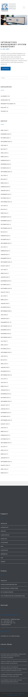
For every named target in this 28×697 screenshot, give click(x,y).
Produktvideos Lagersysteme (9, 588)
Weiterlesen (5, 68)
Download (4, 538)
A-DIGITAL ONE (16, 695)
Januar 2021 (4, 254)
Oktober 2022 (5, 224)
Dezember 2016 (5, 329)
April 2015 (4, 363)
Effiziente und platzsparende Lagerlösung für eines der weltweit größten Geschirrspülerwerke (13, 655)
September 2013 (5, 401)
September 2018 (5, 311)
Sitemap (3, 561)
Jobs (2, 546)
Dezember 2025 (5, 134)
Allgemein (4, 96)
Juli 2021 (3, 247)
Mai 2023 (3, 209)
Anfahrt (3, 531)
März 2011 (4, 454)
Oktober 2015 (5, 348)
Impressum (4, 523)
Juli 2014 (3, 378)
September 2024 (5, 171)
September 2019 (5, 288)
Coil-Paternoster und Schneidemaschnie (13, 596)
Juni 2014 (3, 382)
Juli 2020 (3, 269)
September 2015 (5, 352)
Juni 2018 (3, 314)
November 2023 (5, 194)
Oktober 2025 (5, 137)
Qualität (3, 107)
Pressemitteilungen (7, 103)
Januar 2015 (4, 367)
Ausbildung (4, 100)
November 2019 (5, 280)
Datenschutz (4, 527)
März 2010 (4, 472)
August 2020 (5, 265)
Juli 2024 (3, 175)
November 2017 (5, 322)
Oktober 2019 (5, 284)
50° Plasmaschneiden (7, 592)
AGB (2, 557)
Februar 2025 (5, 160)
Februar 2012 (5, 435)
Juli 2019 (3, 296)
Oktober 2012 (5, 416)
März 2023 (4, 213)
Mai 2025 (3, 149)
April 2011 (4, 450)
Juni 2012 (3, 427)
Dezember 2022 (5, 216)
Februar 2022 (5, 235)
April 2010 (4, 469)
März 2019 (4, 299)
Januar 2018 (4, 318)
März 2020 (4, 273)
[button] (24, 7)
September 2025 (5, 141)
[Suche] (26, 78)
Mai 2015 (3, 360)
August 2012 (4, 424)
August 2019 (4, 292)
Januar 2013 (4, 408)
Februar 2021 (5, 250)
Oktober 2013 (5, 397)
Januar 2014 (4, 390)
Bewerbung (4, 554)
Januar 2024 (4, 190)
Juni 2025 (3, 145)
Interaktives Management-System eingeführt (13, 44)
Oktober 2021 (5, 239)
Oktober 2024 (5, 168)
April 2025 (4, 152)
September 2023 (5, 201)
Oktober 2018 (5, 307)
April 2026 (4, 130)
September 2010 (5, 461)
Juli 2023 (3, 205)
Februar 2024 (5, 186)
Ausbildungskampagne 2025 (9, 584)
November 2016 (5, 333)
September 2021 (5, 243)
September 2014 (5, 375)
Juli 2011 (3, 446)
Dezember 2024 (5, 164)
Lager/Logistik (5, 535)
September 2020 (5, 262)
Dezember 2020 (5, 258)
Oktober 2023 (5, 198)
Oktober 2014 (5, 371)
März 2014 (4, 386)
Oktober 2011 (5, 439)
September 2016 (5, 337)
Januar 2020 (4, 277)
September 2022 (5, 228)
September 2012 (5, 420)
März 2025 (4, 156)
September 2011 (5, 442)
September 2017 (5, 326)
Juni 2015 (3, 356)
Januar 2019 (4, 303)
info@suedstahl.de (6, 624)
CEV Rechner (4, 542)
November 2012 (5, 412)
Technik (3, 111)
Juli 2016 (3, 341)
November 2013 (5, 393)
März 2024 (4, 183)
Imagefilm (4, 580)
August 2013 (4, 405)
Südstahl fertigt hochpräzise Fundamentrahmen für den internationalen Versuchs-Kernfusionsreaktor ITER (14, 668)
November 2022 (5, 220)
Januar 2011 (4, 457)
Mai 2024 (3, 179)
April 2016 (4, 344)
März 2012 (4, 431)
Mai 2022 (3, 232)
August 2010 (4, 465)
